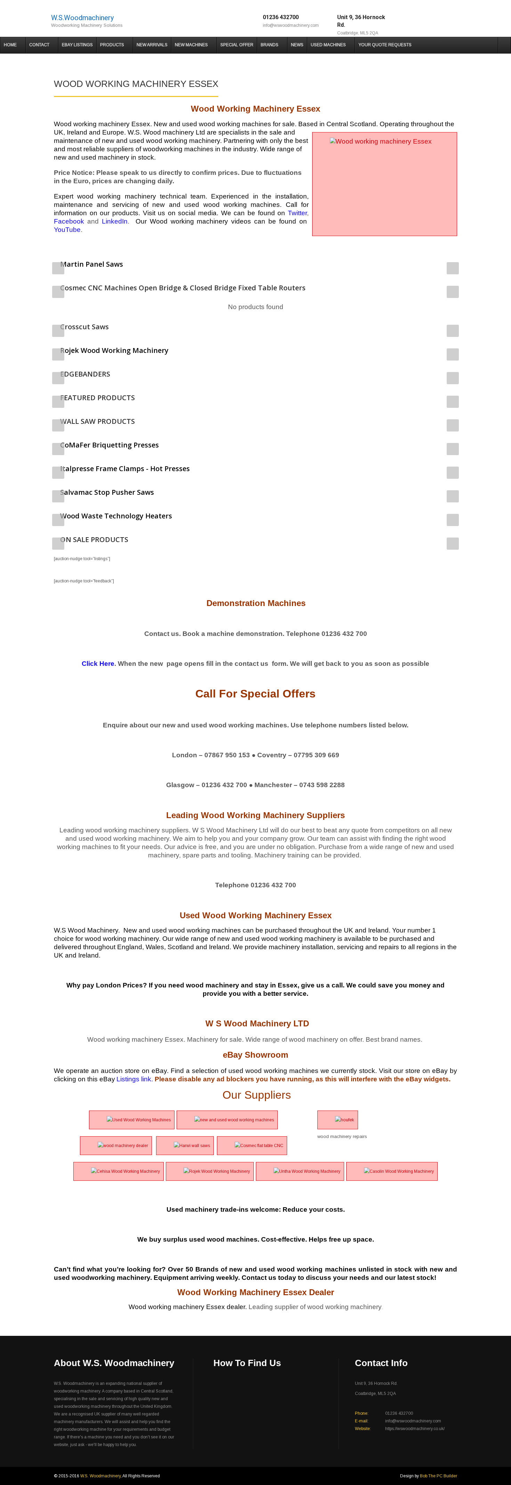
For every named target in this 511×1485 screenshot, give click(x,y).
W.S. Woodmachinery (100, 1476)
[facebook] (427, 21)
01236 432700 (281, 17)
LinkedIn (115, 221)
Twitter (297, 213)
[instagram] (437, 21)
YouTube (67, 229)
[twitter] (447, 21)
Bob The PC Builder (438, 1476)
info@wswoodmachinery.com (291, 25)
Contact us (259, 1277)
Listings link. (134, 1079)
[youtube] (456, 21)
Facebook (69, 221)
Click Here (98, 663)
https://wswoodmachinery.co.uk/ (415, 1428)
